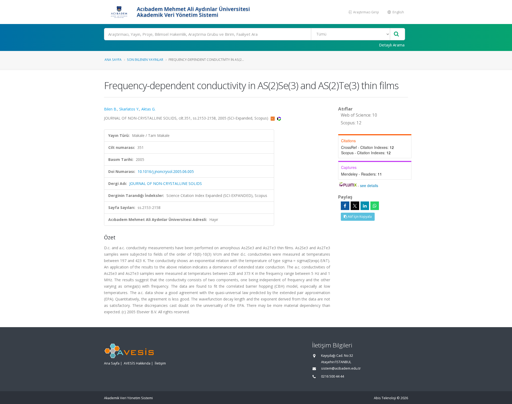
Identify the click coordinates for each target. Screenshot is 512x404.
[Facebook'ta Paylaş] (345, 205)
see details (369, 185)
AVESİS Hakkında (137, 363)
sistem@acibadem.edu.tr (341, 368)
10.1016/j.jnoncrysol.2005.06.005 (166, 171)
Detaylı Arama (392, 44)
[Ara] (396, 34)
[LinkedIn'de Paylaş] (365, 205)
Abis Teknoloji (385, 398)
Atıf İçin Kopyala (359, 216)
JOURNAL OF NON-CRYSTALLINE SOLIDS (165, 183)
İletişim (160, 363)
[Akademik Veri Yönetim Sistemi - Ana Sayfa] (119, 12)
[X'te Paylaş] (355, 205)
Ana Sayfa (113, 59)
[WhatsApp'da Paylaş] (374, 205)
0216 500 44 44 (332, 376)
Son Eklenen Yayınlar (145, 59)
